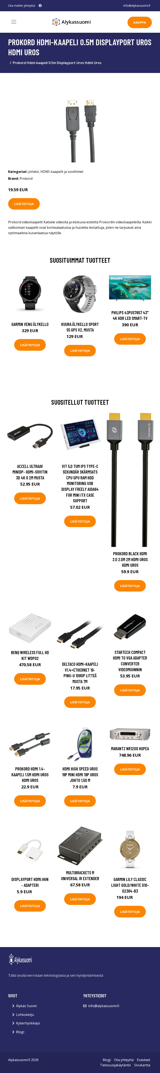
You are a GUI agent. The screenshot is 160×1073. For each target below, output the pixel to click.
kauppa (140, 22)
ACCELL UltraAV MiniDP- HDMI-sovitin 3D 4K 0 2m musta (30, 472)
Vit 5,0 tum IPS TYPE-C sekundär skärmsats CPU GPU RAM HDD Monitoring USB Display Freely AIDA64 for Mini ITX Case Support (80, 483)
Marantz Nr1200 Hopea (130, 748)
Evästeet (143, 1060)
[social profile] (40, 6)
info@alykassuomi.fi (136, 6)
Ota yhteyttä (124, 1060)
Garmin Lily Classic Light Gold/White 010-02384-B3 (130, 885)
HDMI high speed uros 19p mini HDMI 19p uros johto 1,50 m (80, 774)
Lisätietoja (24, 204)
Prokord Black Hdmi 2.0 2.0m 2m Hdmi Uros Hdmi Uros (130, 559)
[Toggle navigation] (13, 22)
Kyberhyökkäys (28, 1023)
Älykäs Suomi (26, 1006)
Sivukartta (142, 1065)
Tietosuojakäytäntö (115, 1065)
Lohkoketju (25, 1014)
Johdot (33, 171)
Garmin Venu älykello (30, 324)
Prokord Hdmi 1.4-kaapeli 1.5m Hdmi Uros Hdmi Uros (30, 774)
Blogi (20, 1032)
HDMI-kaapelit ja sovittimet (61, 171)
